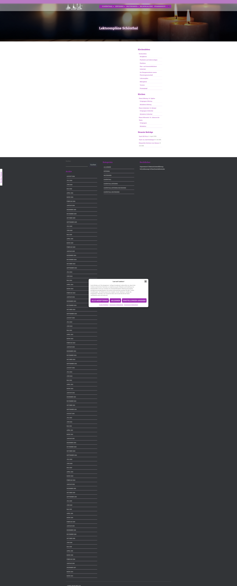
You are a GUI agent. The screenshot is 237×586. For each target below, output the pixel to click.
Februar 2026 (71, 201)
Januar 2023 (71, 347)
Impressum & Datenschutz (116, 304)
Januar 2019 (71, 526)
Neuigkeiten (143, 56)
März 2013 (70, 576)
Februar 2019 (71, 522)
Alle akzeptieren (100, 300)
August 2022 (71, 368)
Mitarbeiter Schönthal (146, 114)
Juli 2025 (69, 226)
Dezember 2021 (71, 397)
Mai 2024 (69, 280)
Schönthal (107, 6)
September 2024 (72, 268)
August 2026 (71, 176)
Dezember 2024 (71, 255)
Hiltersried (131, 6)
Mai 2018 (69, 547)
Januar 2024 (71, 297)
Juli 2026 (69, 180)
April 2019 (70, 513)
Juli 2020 (69, 459)
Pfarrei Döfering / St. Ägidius (147, 98)
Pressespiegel (143, 88)
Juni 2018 (69, 542)
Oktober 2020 (71, 451)
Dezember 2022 (71, 351)
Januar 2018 (71, 563)
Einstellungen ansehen (134, 300)
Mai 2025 (69, 234)
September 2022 (72, 363)
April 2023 (70, 334)
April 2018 (70, 551)
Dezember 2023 (71, 301)
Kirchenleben (143, 54)
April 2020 (70, 472)
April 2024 (70, 284)
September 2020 (72, 455)
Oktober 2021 (71, 405)
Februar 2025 (71, 247)
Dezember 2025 (71, 209)
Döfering (119, 6)
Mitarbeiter (143, 126)
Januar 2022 (71, 393)
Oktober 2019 (71, 492)
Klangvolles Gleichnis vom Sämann (149, 143)
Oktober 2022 (71, 359)
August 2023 (71, 318)
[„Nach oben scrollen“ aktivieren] (233, 582)
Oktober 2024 (71, 264)
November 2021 (71, 401)
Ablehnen (115, 300)
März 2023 (70, 338)
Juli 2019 (69, 501)
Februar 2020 (71, 480)
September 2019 (72, 497)
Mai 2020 (69, 467)
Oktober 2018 (71, 538)
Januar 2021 (71, 438)
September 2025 (72, 222)
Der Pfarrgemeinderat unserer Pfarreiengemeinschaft (148, 73)
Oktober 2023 (71, 309)
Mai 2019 (69, 509)
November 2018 (71, 534)
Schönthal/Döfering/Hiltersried (115, 188)
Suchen (68, 161)
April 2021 (70, 430)
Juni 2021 (69, 422)
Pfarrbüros (143, 63)
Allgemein (107, 167)
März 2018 (70, 555)
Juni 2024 (69, 276)
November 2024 (72, 259)
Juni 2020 (69, 463)
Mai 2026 (69, 189)
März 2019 (70, 517)
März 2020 (70, 476)
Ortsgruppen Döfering (146, 101)
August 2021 (71, 413)
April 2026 (70, 193)
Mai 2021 (69, 426)
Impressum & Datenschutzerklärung (151, 166)
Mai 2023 (69, 330)
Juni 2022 (69, 376)
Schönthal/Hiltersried (112, 192)
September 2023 (72, 313)
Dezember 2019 (71, 488)
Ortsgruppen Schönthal (146, 111)
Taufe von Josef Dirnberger (146, 139)
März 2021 (70, 434)
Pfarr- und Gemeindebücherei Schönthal (148, 68)
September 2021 (72, 409)
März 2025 (70, 243)
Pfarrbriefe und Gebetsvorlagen (148, 60)
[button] (146, 281)
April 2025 (70, 239)
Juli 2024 (69, 272)
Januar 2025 (71, 251)
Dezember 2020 (71, 442)
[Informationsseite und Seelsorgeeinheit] (74, 6)
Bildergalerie (146, 6)
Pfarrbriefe (159, 6)
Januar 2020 (71, 484)
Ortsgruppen (143, 123)
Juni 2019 (69, 505)
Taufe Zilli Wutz (143, 136)
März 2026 (70, 197)
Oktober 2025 (71, 218)
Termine (142, 85)
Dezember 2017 (71, 567)
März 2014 (70, 571)
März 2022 (70, 388)
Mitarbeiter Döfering (145, 104)
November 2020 (71, 447)
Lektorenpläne (144, 78)
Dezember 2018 (71, 530)
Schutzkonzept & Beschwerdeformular (152, 169)
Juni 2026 (69, 184)
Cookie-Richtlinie (104, 304)
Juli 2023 (69, 322)
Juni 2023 (69, 326)
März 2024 (70, 288)
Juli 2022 (69, 372)
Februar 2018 (71, 559)
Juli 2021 (69, 418)
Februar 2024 (71, 293)
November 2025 (71, 214)
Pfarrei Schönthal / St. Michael (147, 108)
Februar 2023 (71, 343)
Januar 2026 (71, 205)
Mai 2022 (69, 380)
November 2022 (71, 355)
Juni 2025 (69, 230)
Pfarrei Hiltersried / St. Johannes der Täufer (149, 119)
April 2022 (70, 384)
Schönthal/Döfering (111, 184)
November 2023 (71, 305)
